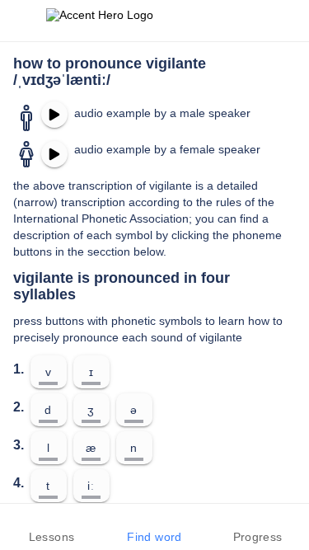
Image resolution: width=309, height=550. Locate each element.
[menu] (23, 20)
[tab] (51, 527)
